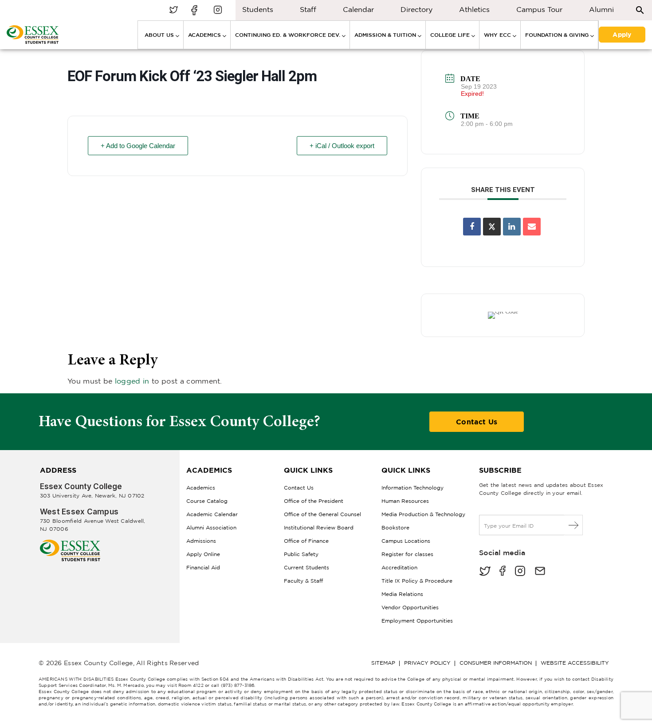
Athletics (474, 9)
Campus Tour (539, 9)
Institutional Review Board (318, 527)
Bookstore (395, 527)
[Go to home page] (70, 543)
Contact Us (476, 422)
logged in (132, 381)
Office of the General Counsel (322, 514)
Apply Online (203, 554)
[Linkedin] (512, 226)
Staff (308, 9)
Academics (200, 487)
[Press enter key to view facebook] (195, 10)
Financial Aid (203, 567)
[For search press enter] (640, 9)
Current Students (306, 567)
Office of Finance (306, 541)
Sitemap (383, 663)
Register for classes (407, 554)
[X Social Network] (492, 226)
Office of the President (313, 501)
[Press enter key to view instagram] (217, 10)
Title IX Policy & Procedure (416, 581)
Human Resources (405, 501)
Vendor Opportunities (410, 607)
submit (574, 525)
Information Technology (412, 487)
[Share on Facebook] (472, 226)
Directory (416, 9)
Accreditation (399, 567)
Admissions (201, 541)
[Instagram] (520, 572)
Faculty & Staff (303, 581)
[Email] (532, 226)
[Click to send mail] (540, 572)
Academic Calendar (212, 514)
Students (257, 9)
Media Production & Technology (423, 514)
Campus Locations (405, 541)
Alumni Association (211, 527)
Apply (622, 33)
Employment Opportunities (417, 620)
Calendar (358, 9)
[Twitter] (485, 572)
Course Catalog (207, 501)
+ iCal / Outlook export (342, 145)
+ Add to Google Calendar (138, 145)
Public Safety (301, 554)
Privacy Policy (427, 663)
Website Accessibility (575, 663)
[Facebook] (502, 572)
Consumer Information (496, 663)
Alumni (601, 9)
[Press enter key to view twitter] (173, 10)
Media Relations (402, 594)
